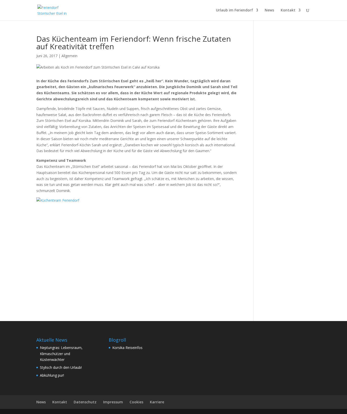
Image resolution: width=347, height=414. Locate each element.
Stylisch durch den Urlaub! (61, 367)
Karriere (157, 402)
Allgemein (69, 55)
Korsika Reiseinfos (127, 347)
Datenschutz (85, 402)
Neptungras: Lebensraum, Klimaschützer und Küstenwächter (61, 353)
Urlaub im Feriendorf (234, 10)
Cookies (136, 402)
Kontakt (288, 10)
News (269, 10)
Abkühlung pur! (52, 375)
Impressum (113, 402)
